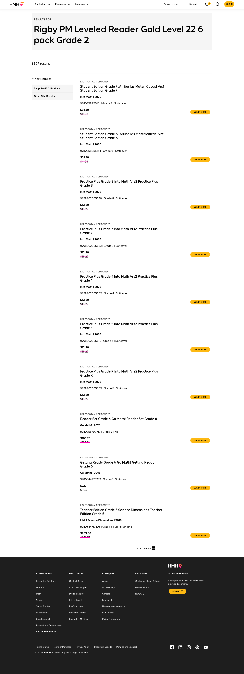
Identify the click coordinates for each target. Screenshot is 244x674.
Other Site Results (44, 96)
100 (153, 548)
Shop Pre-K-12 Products (47, 88)
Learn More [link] (200, 112)
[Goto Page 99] (138, 548)
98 (145, 548)
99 (149, 548)
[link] (18, 4)
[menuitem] (18, 4)
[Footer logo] (175, 565)
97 (141, 548)
